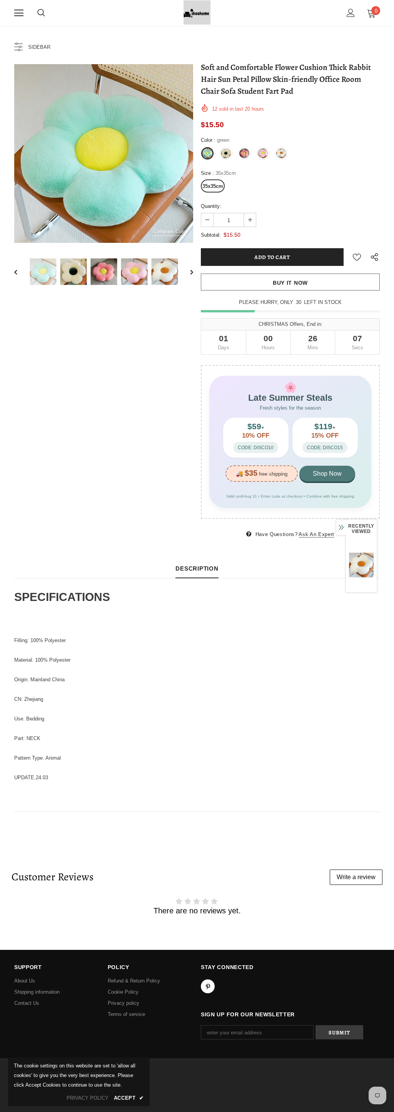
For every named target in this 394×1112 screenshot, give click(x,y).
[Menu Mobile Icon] (18, 13)
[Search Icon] (41, 13)
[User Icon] (351, 13)
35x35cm (212, 186)
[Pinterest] (208, 986)
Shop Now (327, 473)
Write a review (356, 877)
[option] (103, 153)
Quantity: (211, 206)
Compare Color (170, 231)
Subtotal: (211, 235)
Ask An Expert (316, 534)
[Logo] (197, 12)
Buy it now (290, 283)
